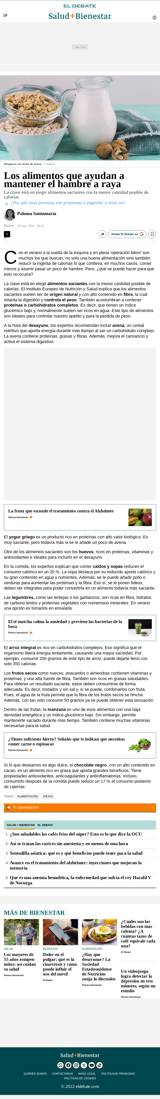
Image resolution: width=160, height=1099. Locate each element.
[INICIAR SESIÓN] (154, 18)
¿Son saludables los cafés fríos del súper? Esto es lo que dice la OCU (76, 834)
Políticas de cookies (80, 1078)
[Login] (154, 18)
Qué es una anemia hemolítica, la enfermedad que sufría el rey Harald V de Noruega (80, 880)
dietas (48, 796)
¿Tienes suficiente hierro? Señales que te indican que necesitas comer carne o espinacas (66, 741)
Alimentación (27, 796)
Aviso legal (87, 1073)
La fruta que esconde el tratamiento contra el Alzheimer (61, 511)
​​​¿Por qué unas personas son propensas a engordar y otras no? (68, 202)
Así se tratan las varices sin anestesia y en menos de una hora (69, 843)
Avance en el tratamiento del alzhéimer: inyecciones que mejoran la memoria (76, 865)
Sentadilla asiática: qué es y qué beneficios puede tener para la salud (76, 853)
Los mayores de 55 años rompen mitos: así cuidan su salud (20, 962)
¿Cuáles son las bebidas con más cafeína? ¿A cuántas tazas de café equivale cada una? (138, 933)
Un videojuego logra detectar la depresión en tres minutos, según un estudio (138, 981)
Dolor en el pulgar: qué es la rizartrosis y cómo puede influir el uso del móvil (60, 964)
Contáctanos (62, 1073)
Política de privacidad (118, 1073)
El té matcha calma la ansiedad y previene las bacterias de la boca (65, 624)
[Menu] (4, 9)
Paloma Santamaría (36, 213)
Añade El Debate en (124, 234)
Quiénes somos (35, 1073)
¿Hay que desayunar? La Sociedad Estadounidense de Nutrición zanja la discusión (99, 966)
